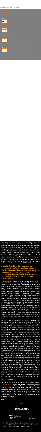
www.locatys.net (6, 384)
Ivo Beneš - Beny (25, 426)
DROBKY (4, 24)
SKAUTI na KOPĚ (6, 34)
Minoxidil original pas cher (9, 283)
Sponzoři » (20, 404)
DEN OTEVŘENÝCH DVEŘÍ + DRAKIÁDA (13, 43)
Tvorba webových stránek (22, 424)
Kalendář (16, 7)
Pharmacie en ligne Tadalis (26, 327)
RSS (10, 424)
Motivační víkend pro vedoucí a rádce (13, 53)
